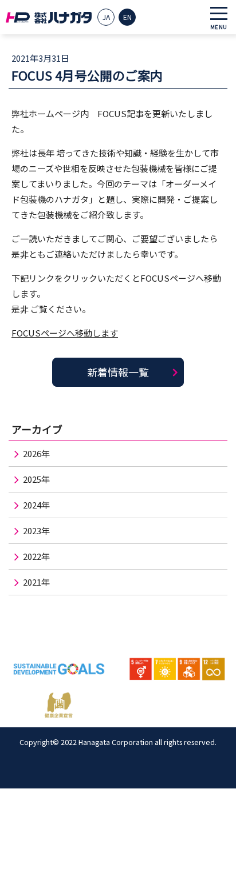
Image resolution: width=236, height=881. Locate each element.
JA (106, 17)
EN (127, 17)
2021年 (36, 582)
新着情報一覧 (118, 372)
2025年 (36, 479)
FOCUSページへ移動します (64, 333)
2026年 (36, 453)
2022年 (36, 556)
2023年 (36, 530)
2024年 (36, 505)
